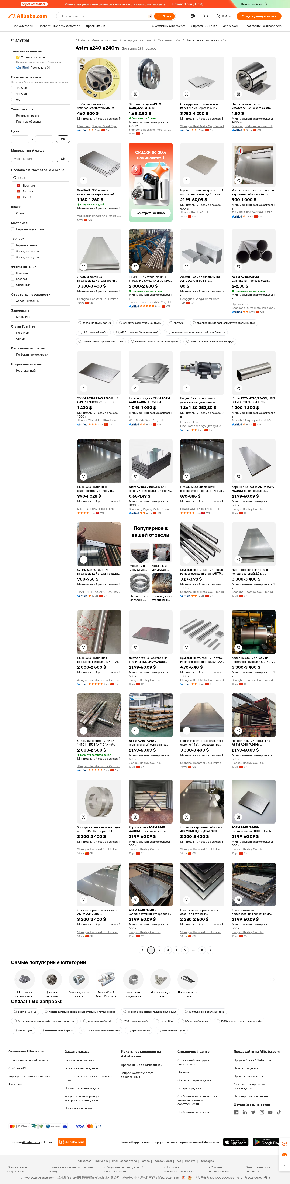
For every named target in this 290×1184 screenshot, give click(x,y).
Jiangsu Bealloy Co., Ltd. (196, 212)
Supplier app (140, 1142)
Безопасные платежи (79, 1060)
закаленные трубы (173, 1030)
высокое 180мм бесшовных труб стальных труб (226, 322)
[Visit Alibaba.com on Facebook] (236, 1112)
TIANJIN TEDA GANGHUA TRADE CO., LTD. (254, 212)
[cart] (206, 16)
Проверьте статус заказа (251, 1076)
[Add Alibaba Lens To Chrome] (72, 1142)
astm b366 (166, 1021)
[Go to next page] (210, 950)
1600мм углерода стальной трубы (242, 1021)
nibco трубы (25, 1030)
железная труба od (99, 1021)
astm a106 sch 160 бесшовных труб (212, 341)
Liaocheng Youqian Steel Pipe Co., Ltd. (99, 126)
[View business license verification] (183, 1178)
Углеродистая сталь (137, 40)
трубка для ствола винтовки (103, 1030)
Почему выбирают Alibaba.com (29, 1060)
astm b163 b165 (27, 1011)
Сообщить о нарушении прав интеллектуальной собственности (197, 1100)
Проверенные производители (141, 1065)
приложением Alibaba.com (199, 1142)
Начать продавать (246, 1068)
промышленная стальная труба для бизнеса (198, 332)
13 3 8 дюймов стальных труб (206, 1011)
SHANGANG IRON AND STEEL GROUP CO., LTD (202, 509)
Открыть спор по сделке (194, 1080)
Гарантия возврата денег (82, 1068)
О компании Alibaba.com (26, 1051)
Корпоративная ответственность (31, 1076)
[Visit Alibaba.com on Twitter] (253, 1112)
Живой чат (184, 1072)
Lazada (145, 1161)
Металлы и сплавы (104, 40)
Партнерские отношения (251, 1096)
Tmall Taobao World (124, 1161)
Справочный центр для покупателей (193, 1062)
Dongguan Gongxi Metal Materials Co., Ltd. (202, 299)
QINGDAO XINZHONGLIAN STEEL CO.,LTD (99, 509)
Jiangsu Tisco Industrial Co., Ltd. (150, 302)
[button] (149, 16)
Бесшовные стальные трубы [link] (207, 40)
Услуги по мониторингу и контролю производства (82, 1098)
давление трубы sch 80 (97, 322)
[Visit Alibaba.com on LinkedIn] (244, 1112)
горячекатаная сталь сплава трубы (156, 341)
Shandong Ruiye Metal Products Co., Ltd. (254, 307)
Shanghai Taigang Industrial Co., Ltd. (254, 420)
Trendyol (190, 1161)
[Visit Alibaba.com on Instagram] (261, 1112)
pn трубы (179, 322)
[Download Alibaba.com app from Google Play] (267, 1142)
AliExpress (84, 1161)
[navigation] (40, 496)
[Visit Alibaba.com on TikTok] (278, 1112)
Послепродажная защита (82, 1088)
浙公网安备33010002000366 (214, 1177)
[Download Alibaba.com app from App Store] (236, 1142)
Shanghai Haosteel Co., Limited (97, 299)
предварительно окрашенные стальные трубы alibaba (82, 1011)
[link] (284, 1143)
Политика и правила (78, 1108)
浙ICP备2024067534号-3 (253, 1177)
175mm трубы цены (196, 1021)
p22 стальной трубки (95, 332)
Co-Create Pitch (19, 1068)
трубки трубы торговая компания (103, 341)
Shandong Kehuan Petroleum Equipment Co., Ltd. (254, 126)
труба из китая (141, 1030)
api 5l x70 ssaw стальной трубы (142, 322)
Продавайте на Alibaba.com (252, 1060)
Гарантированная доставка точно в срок (88, 1078)
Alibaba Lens (31, 1142)
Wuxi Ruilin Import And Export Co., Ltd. (99, 216)
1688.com (101, 1161)
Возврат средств (189, 1088)
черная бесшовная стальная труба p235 (152, 1011)
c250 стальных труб (135, 1021)
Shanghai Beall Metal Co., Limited (202, 126)
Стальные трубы (169, 40)
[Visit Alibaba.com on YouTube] (270, 1112)
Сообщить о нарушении (193, 1112)
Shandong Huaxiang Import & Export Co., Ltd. (151, 129)
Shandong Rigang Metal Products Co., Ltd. (151, 509)
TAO (178, 1161)
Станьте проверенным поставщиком (249, 1086)
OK (63, 139)
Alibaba (80, 40)
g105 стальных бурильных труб (139, 332)
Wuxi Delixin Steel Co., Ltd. (146, 420)
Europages (207, 1161)
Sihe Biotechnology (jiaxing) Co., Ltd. (202, 426)
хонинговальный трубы (59, 1030)
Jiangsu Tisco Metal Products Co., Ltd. (99, 420)
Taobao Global (162, 1161)
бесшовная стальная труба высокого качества (46, 1021)
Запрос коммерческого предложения (137, 1074)
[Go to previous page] (142, 950)
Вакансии (15, 1084)
